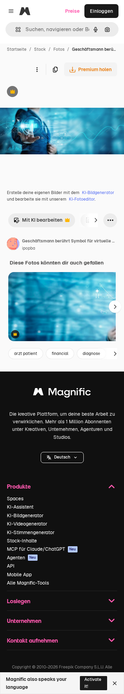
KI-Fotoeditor (82, 199)
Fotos (58, 49)
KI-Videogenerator (27, 524)
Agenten (21, 558)
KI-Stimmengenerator (30, 532)
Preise (72, 11)
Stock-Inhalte (22, 541)
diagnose (91, 353)
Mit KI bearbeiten (37, 222)
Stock (40, 49)
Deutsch (62, 457)
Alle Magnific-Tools (28, 583)
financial (60, 353)
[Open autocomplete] (15, 29)
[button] (62, 457)
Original (44, 92)
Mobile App (19, 574)
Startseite (17, 49)
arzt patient (25, 353)
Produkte (19, 486)
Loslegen (18, 601)
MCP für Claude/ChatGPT (41, 549)
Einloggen (101, 11)
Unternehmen (24, 620)
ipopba (28, 248)
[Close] (114, 683)
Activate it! (92, 683)
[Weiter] (96, 220)
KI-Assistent (20, 507)
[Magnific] (62, 393)
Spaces (15, 498)
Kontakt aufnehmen (32, 640)
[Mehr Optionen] (37, 69)
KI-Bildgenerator (98, 192)
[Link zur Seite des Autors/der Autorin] (13, 245)
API (10, 566)
